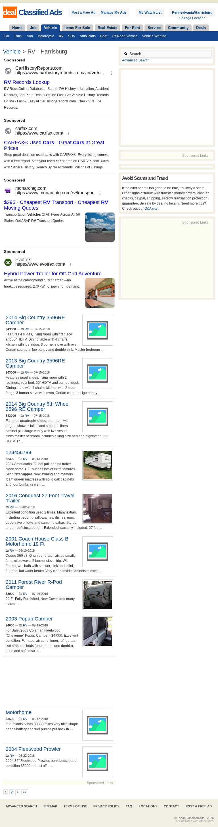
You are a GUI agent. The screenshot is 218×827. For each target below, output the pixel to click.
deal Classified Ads (192, 818)
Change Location (192, 18)
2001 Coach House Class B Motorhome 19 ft (37, 541)
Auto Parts (88, 36)
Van (30, 36)
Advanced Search (136, 60)
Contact (171, 806)
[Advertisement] (59, 681)
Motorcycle (45, 36)
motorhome (19, 712)
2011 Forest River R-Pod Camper (34, 584)
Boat (103, 36)
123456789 (18, 452)
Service (154, 28)
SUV (71, 36)
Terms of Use (75, 806)
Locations (148, 806)
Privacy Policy (106, 806)
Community (178, 28)
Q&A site (151, 209)
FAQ (129, 806)
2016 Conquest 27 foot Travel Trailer (40, 498)
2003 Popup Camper (29, 619)
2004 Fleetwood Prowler (33, 749)
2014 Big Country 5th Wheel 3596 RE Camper (38, 406)
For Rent (132, 28)
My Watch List (150, 13)
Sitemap (50, 806)
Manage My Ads (114, 13)
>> (25, 792)
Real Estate (107, 28)
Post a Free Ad (83, 13)
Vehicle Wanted (154, 36)
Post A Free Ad (199, 806)
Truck (18, 36)
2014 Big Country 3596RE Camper (35, 320)
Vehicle (50, 28)
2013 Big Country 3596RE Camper (35, 363)
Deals (201, 28)
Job (33, 28)
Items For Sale (77, 28)
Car (6, 36)
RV (61, 36)
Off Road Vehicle (125, 36)
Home (17, 28)
